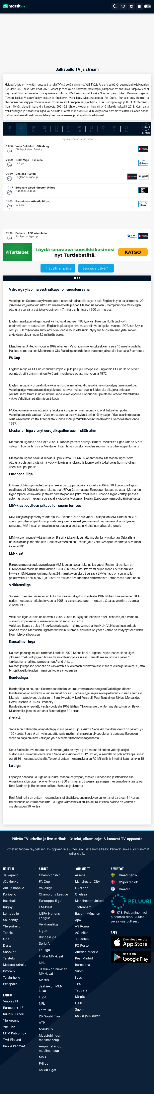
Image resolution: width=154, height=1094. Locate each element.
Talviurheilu (11, 977)
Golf (6, 939)
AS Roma (82, 926)
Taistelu (9, 958)
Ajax (78, 920)
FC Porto (82, 945)
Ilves (78, 977)
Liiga (42, 997)
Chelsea (81, 894)
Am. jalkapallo (13, 888)
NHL (42, 963)
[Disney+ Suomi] (143, 163)
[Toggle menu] (139, 6)
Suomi (79, 971)
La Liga (44, 950)
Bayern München (87, 913)
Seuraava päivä (94, 268)
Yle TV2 (9, 1027)
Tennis (8, 933)
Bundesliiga (47, 937)
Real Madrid (84, 958)
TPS (78, 984)
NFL (42, 1003)
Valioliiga (46, 888)
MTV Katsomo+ (15, 1033)
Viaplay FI (10, 1001)
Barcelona (82, 965)
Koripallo (9, 894)
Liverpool (82, 888)
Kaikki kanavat (14, 1046)
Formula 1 (46, 1010)
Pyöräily (9, 971)
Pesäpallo (10, 984)
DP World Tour (50, 1016)
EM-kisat (45, 907)
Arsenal (80, 875)
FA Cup (44, 881)
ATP (42, 1023)
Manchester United (89, 901)
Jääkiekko (10, 881)
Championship (50, 875)
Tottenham (83, 907)
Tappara (81, 990)
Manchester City (87, 881)
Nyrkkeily (46, 1029)
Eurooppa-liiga (50, 901)
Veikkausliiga (49, 924)
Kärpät (80, 997)
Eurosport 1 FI (13, 1008)
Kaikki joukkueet (87, 1016)
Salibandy (10, 920)
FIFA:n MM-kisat (51, 956)
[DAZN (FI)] (143, 190)
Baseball (9, 901)
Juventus (82, 939)
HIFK (78, 1003)
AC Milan (81, 933)
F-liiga (43, 1063)
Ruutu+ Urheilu (14, 1014)
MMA (43, 1057)
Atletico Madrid (86, 952)
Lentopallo (11, 913)
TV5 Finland (12, 1040)
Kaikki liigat (47, 1070)
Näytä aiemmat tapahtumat (77, 139)
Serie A (44, 943)
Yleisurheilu (11, 926)
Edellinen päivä (60, 268)
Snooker (9, 952)
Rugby (8, 907)
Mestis (44, 980)
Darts (7, 945)
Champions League (53, 894)
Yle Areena (11, 1020)
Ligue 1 (44, 931)
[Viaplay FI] (143, 149)
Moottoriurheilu (14, 965)
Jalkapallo (10, 875)
